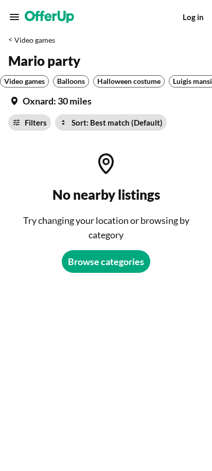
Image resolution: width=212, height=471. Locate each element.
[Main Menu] (14, 17)
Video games (34, 40)
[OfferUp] (49, 17)
